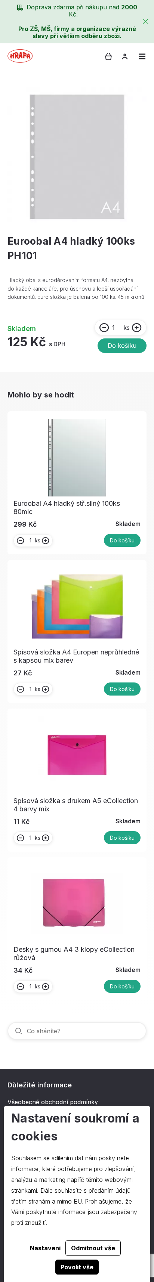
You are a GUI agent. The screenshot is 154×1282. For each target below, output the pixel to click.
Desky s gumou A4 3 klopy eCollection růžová (74, 953)
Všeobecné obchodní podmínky (52, 1102)
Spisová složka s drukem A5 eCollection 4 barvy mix (75, 805)
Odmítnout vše (93, 1248)
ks (126, 327)
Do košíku (122, 345)
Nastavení (45, 1248)
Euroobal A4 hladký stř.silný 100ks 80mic (66, 507)
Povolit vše (77, 1267)
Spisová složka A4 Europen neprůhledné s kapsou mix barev (76, 656)
